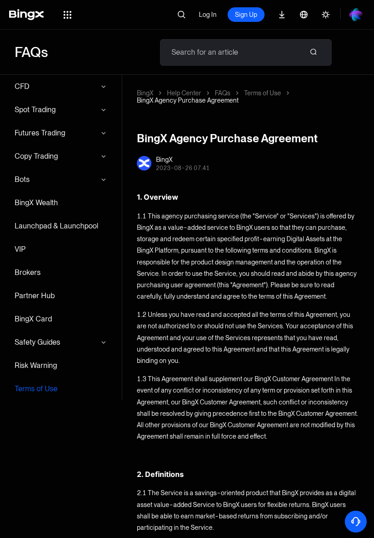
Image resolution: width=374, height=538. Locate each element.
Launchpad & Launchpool (56, 226)
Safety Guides (37, 342)
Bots (22, 179)
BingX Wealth (36, 202)
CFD (22, 86)
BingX (145, 93)
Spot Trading (35, 109)
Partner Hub (35, 295)
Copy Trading (36, 156)
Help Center (184, 93)
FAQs (222, 93)
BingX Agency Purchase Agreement (188, 100)
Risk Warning (36, 365)
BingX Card (33, 319)
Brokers (28, 272)
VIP (20, 249)
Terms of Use (36, 388)
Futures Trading (40, 133)
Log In (208, 14)
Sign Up (246, 14)
